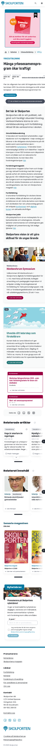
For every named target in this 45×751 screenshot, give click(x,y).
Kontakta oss (9, 713)
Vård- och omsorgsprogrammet (21, 400)
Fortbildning (8, 672)
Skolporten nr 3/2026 (10, 568)
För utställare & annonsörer (15, 682)
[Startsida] (6, 52)
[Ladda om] (35, 423)
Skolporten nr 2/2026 (38, 568)
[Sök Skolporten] (35, 3)
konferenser (21, 206)
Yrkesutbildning (27, 52)
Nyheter (13, 52)
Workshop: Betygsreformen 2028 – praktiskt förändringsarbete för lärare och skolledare (24, 380)
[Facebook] (18, 412)
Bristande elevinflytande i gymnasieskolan (14, 498)
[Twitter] (28, 412)
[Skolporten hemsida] (12, 3)
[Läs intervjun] (16, 484)
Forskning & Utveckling (13, 679)
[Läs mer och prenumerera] (16, 546)
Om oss (6, 686)
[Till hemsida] (17, 729)
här (24, 160)
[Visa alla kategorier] (26, 429)
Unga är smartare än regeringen (13, 435)
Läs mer (6, 526)
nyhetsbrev (22, 147)
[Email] (33, 412)
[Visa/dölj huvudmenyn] (42, 3)
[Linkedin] (23, 412)
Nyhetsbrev (8, 658)
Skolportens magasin (12, 661)
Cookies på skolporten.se (14, 736)
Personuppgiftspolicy (12, 740)
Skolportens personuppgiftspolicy (23, 632)
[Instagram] (19, 720)
